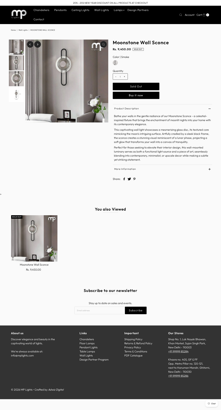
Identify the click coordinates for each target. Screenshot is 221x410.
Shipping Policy (133, 339)
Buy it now (136, 95)
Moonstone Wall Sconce (34, 264)
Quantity (118, 71)
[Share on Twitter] (129, 178)
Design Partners (138, 10)
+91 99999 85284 (178, 351)
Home (13, 30)
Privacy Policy (132, 347)
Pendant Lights (89, 347)
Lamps (118, 10)
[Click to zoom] (103, 44)
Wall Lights (101, 10)
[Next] (37, 44)
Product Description (126, 108)
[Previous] (30, 44)
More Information (125, 168)
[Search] (180, 15)
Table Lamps (87, 351)
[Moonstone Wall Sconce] (34, 238)
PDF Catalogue (133, 355)
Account (189, 15)
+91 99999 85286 (178, 376)
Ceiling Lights (80, 10)
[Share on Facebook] (124, 178)
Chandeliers (41, 10)
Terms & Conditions (135, 351)
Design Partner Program (94, 359)
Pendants (60, 10)
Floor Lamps (87, 343)
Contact (39, 19)
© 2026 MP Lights (21, 389)
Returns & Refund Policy (138, 343)
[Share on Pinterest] (134, 178)
